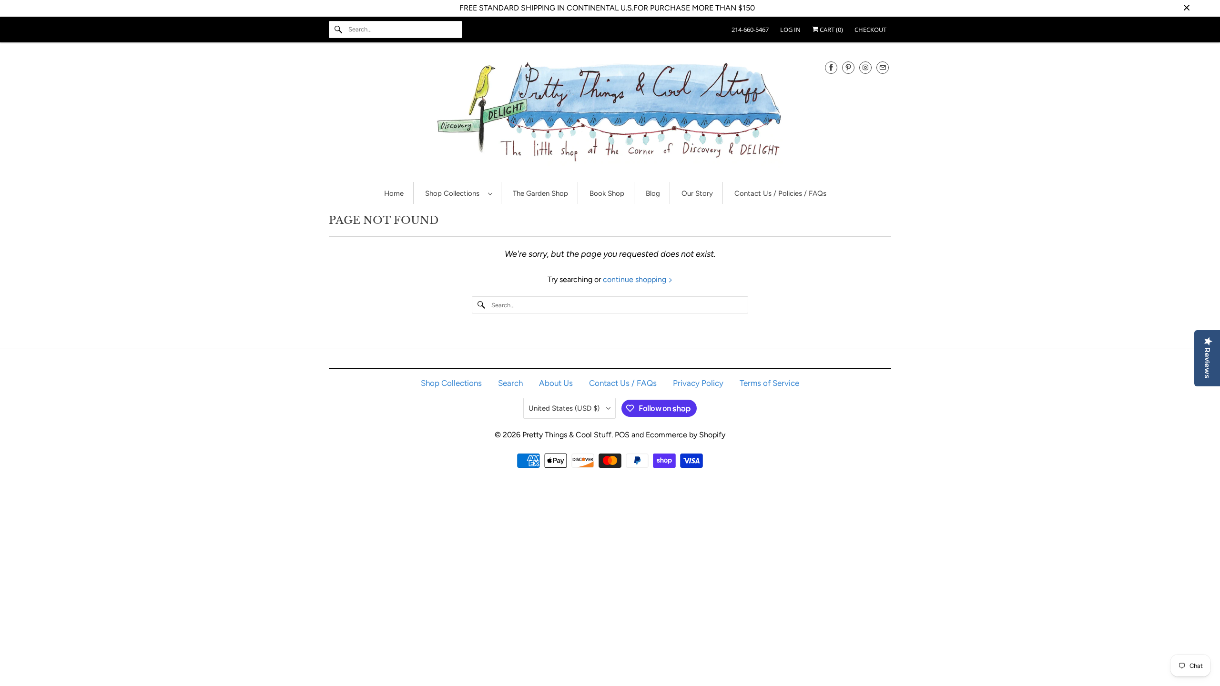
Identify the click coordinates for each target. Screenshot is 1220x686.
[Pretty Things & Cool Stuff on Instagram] (865, 67)
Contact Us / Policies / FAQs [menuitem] (780, 193)
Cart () (830, 29)
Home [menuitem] (394, 193)
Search (510, 383)
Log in (790, 29)
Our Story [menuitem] (697, 193)
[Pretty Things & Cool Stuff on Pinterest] (848, 67)
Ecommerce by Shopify (685, 434)
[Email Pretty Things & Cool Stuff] (882, 67)
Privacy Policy (698, 383)
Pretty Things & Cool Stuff (566, 434)
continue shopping (635, 279)
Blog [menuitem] (653, 193)
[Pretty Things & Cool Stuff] (610, 114)
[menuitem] (458, 193)
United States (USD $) (565, 408)
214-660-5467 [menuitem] (750, 29)
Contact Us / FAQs (623, 383)
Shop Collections (454, 193)
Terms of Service (769, 383)
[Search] (338, 29)
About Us (556, 383)
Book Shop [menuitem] (607, 193)
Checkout (870, 29)
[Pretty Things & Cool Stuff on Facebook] (831, 67)
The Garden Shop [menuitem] (540, 193)
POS (622, 434)
